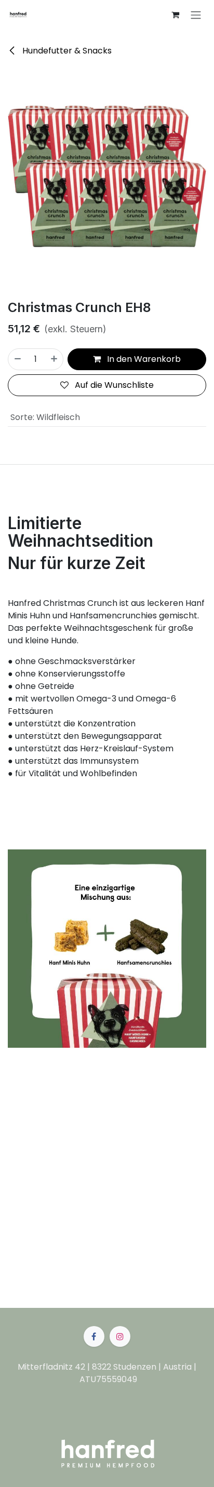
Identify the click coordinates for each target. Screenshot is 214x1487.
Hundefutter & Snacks (66, 51)
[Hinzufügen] (54, 359)
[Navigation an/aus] (195, 14)
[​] (94, 1336)
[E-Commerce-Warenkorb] (175, 14)
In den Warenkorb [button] (143, 359)
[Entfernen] (17, 359)
